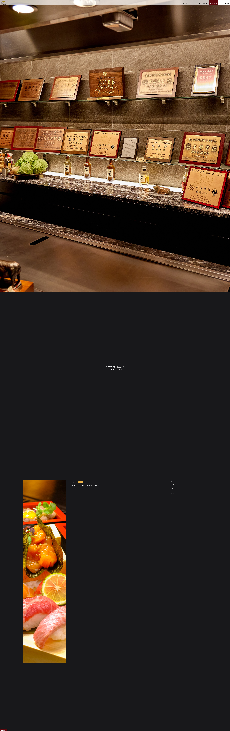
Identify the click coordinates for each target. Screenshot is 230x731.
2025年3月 (173, 488)
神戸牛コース (193, 2)
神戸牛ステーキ (186, 2)
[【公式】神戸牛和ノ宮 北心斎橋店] (4, 2)
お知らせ (172, 497)
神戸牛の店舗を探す (202, 2)
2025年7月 (173, 484)
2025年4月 (173, 486)
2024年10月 (173, 490)
